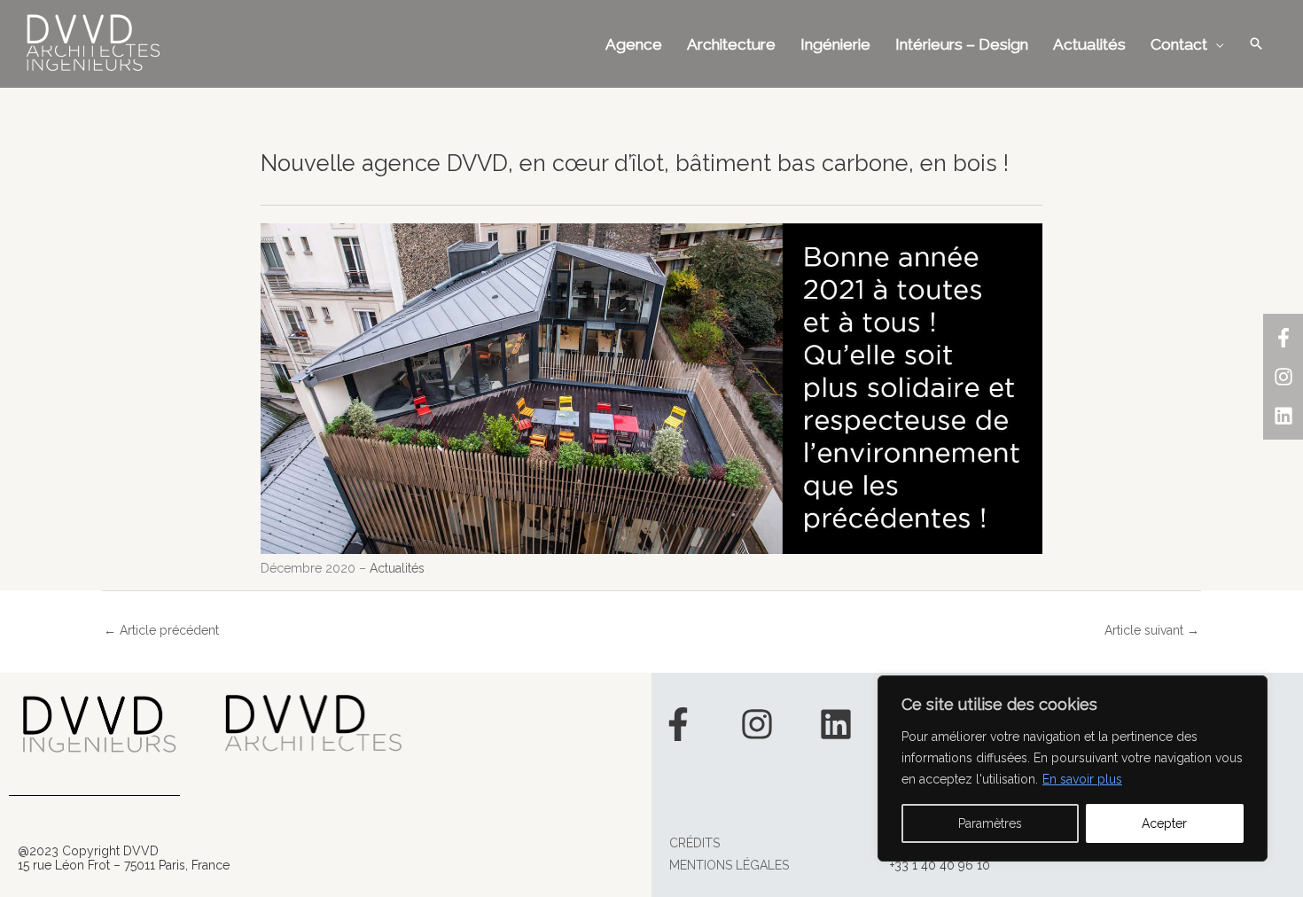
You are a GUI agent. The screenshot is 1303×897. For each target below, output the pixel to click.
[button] (1256, 43)
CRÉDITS (694, 843)
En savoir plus (1082, 779)
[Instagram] (1283, 376)
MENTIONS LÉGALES (729, 865)
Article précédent (161, 630)
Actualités (397, 568)
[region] (1073, 768)
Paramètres (990, 823)
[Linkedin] (1283, 415)
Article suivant (1151, 630)
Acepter (1164, 823)
